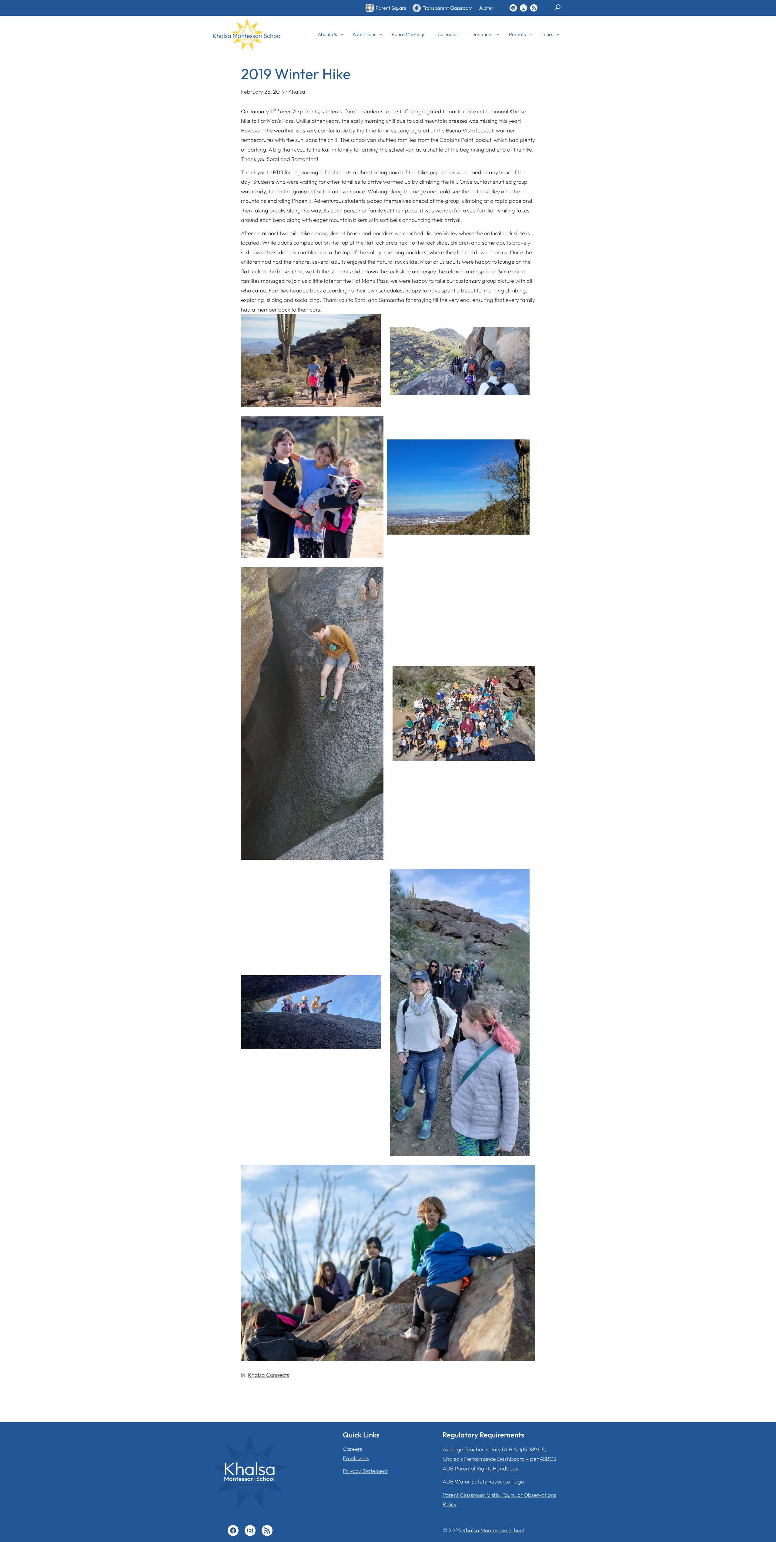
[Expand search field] (557, 9)
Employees (356, 1458)
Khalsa (296, 91)
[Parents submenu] (530, 34)
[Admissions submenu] (381, 34)
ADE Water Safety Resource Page (483, 1481)
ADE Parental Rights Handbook (480, 1468)
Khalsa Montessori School (493, 1530)
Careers (352, 1448)
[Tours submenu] (558, 34)
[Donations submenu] (498, 34)
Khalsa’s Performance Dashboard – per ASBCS (499, 1458)
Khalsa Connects (268, 1374)
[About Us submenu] (342, 34)
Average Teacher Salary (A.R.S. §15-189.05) (495, 1449)
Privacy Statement (365, 1470)
